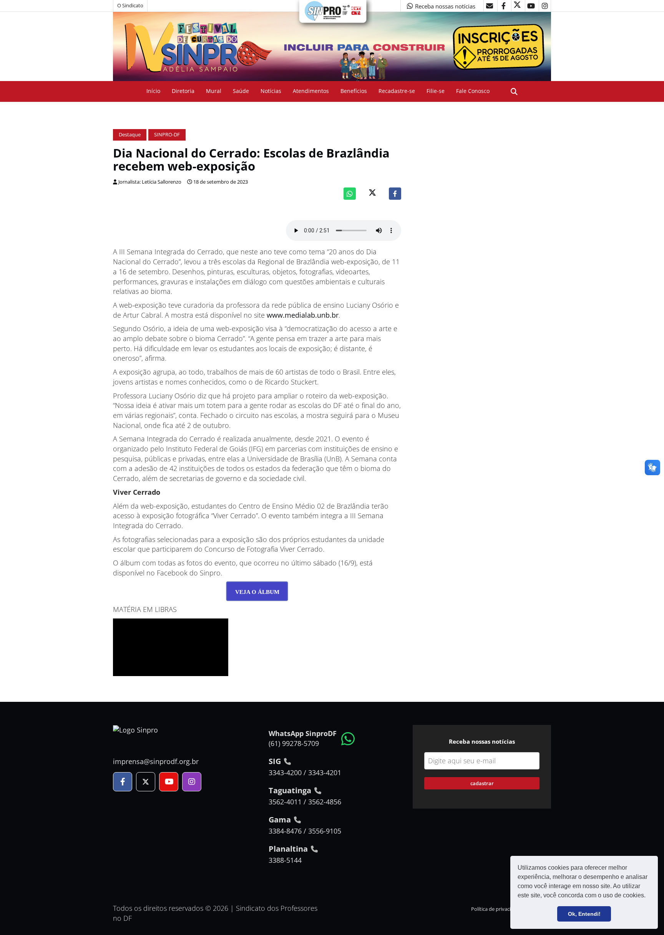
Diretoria (183, 90)
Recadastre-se (396, 90)
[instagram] (545, 6)
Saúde (241, 90)
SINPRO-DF (167, 134)
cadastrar (482, 783)
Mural (213, 90)
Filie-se (436, 90)
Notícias (271, 90)
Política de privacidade (496, 909)
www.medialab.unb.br (303, 315)
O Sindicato (130, 5)
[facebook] (503, 6)
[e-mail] (489, 6)
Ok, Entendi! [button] (584, 914)
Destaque (130, 134)
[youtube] (531, 6)
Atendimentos (311, 90)
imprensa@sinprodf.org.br (156, 761)
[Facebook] (395, 193)
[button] (648, 896)
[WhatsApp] (350, 193)
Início (153, 90)
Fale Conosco (473, 90)
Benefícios (353, 90)
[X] (517, 6)
